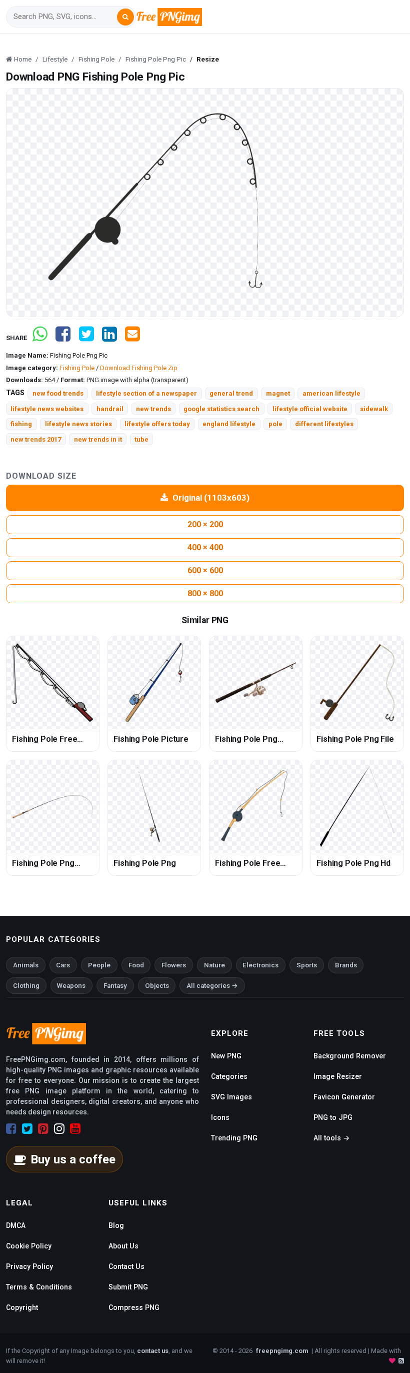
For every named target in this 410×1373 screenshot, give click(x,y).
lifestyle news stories (78, 424)
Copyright (22, 1307)
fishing (21, 424)
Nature (214, 965)
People (99, 965)
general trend (231, 393)
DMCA (16, 1225)
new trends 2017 (35, 439)
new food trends (58, 393)
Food (136, 965)
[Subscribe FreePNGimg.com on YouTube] (75, 1129)
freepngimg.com (282, 1350)
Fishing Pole (77, 368)
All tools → (332, 1137)
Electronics (260, 965)
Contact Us (126, 1266)
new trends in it (98, 439)
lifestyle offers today (157, 424)
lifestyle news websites (47, 409)
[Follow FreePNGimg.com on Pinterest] (43, 1129)
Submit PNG (128, 1286)
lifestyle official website (310, 409)
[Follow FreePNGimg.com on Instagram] (59, 1129)
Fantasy (115, 985)
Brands (346, 965)
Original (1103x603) (211, 498)
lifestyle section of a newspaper (146, 393)
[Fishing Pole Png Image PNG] (256, 682)
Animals (25, 965)
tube (141, 439)
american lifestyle (331, 393)
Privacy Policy (29, 1266)
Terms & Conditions (39, 1286)
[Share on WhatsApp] (40, 338)
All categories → (212, 985)
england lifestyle (229, 424)
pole (275, 424)
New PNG (226, 1055)
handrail (110, 409)
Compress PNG (134, 1307)
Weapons (71, 985)
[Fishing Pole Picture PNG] (154, 682)
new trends (153, 409)
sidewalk (374, 409)
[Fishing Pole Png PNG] (154, 806)
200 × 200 (205, 524)
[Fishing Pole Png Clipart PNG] (52, 806)
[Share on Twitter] (86, 338)
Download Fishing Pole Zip (139, 368)
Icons (220, 1117)
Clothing (26, 985)
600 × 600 (205, 570)
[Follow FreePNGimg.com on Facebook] (11, 1129)
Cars (63, 965)
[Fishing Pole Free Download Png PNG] (256, 806)
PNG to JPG (333, 1117)
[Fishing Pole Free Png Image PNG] (52, 682)
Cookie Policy (29, 1245)
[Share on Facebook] (63, 338)
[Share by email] (132, 338)
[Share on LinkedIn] (110, 338)
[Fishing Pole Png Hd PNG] (357, 806)
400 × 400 (205, 547)
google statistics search (222, 409)
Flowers (174, 965)
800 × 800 (205, 593)
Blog (116, 1225)
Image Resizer (338, 1076)
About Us (123, 1245)
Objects (157, 985)
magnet (278, 393)
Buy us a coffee (73, 1159)
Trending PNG (234, 1137)
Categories (229, 1076)
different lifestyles (324, 424)
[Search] (125, 17)
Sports (306, 965)
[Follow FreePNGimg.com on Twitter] (27, 1129)
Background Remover (350, 1055)
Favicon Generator (344, 1096)
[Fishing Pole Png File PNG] (357, 682)
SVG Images (231, 1096)
